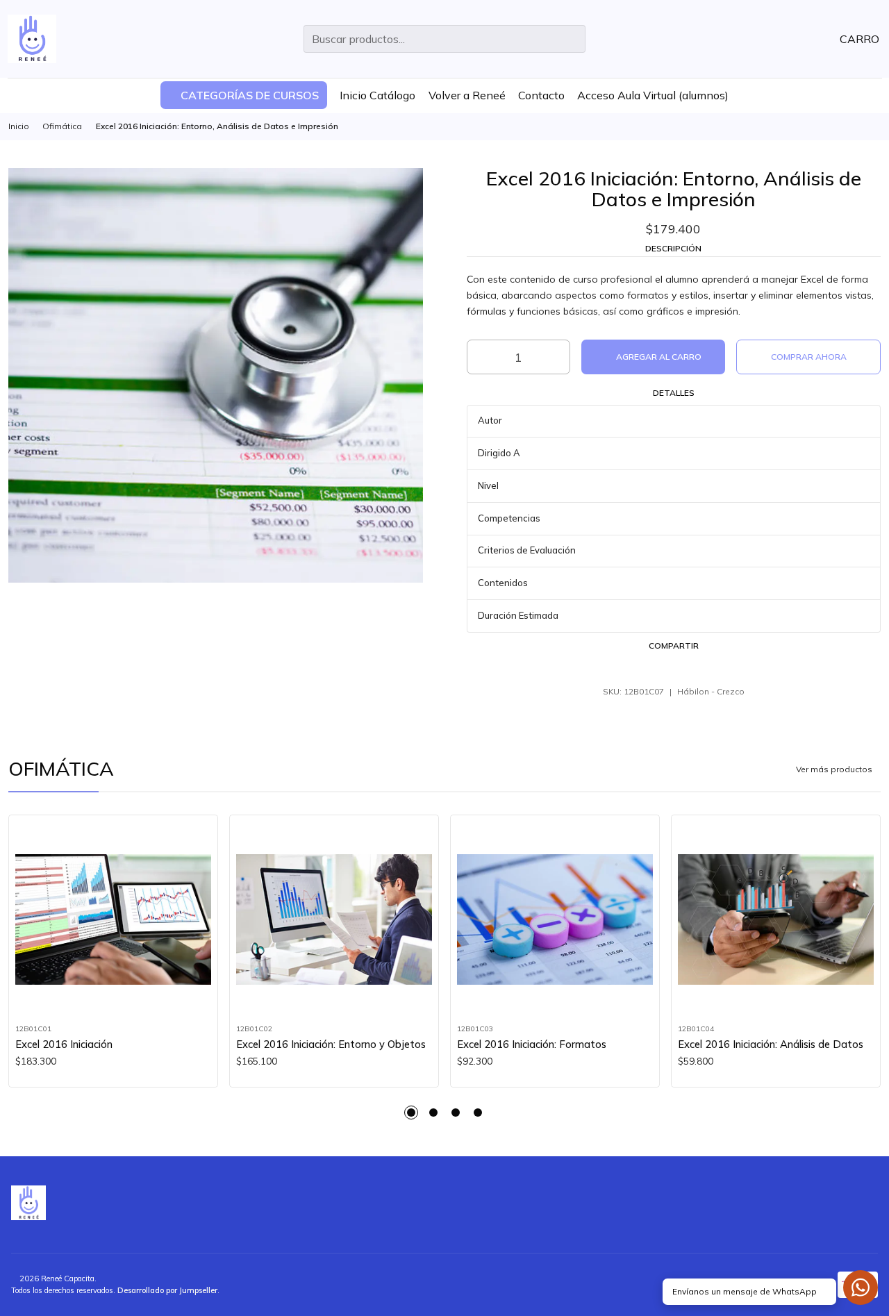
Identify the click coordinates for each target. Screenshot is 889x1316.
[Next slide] (870, 1112)
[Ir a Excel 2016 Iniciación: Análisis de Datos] (776, 920)
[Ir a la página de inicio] (32, 39)
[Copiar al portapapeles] (727, 667)
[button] (243, 95)
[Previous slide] (18, 1112)
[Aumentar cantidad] (560, 357)
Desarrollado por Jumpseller (167, 1290)
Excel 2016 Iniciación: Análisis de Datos (770, 1044)
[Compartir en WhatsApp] (674, 667)
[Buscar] (573, 39)
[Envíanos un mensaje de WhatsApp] (860, 1287)
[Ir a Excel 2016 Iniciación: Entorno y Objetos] (334, 920)
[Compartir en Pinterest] (701, 667)
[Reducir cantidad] (476, 357)
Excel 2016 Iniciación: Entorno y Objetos (331, 1044)
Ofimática (62, 126)
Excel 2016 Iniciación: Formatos (531, 1044)
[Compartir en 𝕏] (647, 667)
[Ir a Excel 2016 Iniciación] (113, 920)
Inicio (18, 126)
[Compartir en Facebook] (620, 667)
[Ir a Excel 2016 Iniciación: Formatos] (555, 920)
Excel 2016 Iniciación (64, 1044)
